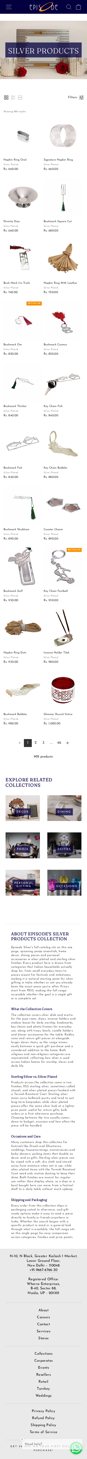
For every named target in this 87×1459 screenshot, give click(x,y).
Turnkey (43, 1389)
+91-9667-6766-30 (43, 1270)
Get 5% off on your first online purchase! (43, 1448)
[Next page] (67, 743)
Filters (72, 97)
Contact (43, 1324)
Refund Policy (43, 1418)
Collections (43, 1354)
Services (43, 1331)
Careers (43, 1317)
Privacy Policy (43, 1411)
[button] (6, 97)
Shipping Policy (43, 1425)
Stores (43, 1338)
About (43, 1310)
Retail (43, 1382)
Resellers (43, 1375)
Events (43, 1368)
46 (59, 743)
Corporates (43, 1361)
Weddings (43, 1396)
